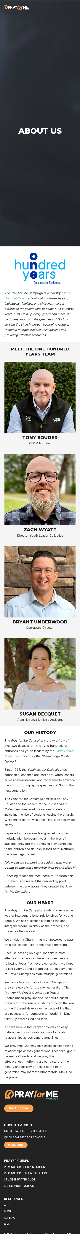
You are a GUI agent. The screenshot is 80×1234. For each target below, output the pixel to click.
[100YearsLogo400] (40, 268)
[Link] (70, 7)
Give (7, 1223)
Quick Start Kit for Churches (25, 1131)
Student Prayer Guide (19, 1179)
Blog (7, 1211)
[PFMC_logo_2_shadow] (16, 7)
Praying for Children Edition (24, 1167)
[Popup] (40, 397)
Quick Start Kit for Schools (24, 1137)
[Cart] (74, 7)
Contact (10, 1217)
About (8, 1205)
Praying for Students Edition (25, 1173)
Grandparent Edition (19, 1185)
